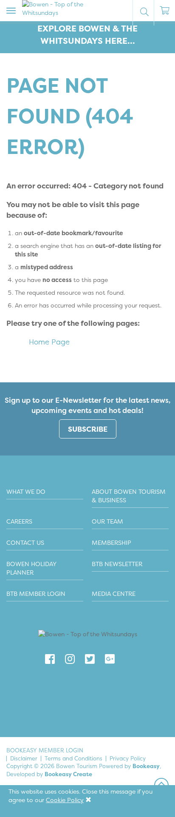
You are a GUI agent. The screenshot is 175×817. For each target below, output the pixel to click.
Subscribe (87, 429)
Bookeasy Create (68, 774)
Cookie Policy (65, 800)
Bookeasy (146, 766)
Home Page (49, 342)
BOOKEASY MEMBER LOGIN (44, 750)
